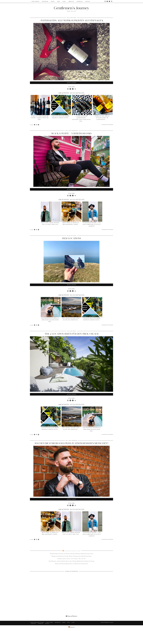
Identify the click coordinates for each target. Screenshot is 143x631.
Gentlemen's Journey (71, 8)
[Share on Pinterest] (38, 124)
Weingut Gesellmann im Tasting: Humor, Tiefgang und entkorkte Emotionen (71, 556)
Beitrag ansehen (71, 82)
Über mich (71, 1)
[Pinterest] (107, 1)
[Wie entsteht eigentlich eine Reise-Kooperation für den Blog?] (51, 307)
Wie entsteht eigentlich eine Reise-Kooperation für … (50, 320)
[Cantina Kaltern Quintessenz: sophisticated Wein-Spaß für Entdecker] (82, 105)
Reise (75, 235)
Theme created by (107, 622)
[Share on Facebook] (35, 124)
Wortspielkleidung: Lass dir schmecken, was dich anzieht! (92, 224)
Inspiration (45, 1)
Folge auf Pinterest (72, 616)
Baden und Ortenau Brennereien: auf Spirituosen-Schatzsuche (71, 563)
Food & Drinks (35, 1)
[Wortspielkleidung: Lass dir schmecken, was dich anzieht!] (92, 212)
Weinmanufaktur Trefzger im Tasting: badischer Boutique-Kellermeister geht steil (71, 553)
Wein (58, 1)
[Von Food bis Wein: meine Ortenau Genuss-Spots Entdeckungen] (61, 105)
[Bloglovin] (75, 89)
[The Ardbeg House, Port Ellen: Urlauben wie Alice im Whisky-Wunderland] (71, 307)
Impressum (80, 1)
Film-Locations (71, 238)
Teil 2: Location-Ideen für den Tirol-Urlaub (71, 333)
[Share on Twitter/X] (37, 124)
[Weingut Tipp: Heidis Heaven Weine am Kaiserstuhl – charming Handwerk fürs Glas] (103, 105)
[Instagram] (105, 1)
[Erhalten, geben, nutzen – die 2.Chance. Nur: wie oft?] (51, 212)
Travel (53, 1)
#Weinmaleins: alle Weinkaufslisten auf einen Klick (71, 20)
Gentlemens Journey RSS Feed (72, 550)
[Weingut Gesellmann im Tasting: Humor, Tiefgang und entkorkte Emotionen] (40, 105)
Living (64, 1)
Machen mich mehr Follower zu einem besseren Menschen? (71, 443)
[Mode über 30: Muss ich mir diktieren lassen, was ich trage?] (71, 212)
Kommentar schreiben (107, 124)
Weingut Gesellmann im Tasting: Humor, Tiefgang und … (40, 117)
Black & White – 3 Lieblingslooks (71, 133)
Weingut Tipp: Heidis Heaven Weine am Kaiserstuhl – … (102, 117)
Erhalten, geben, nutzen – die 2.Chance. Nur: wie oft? (71, 558)
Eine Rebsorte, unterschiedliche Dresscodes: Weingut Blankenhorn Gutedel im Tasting (71, 561)
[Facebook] (109, 1)
